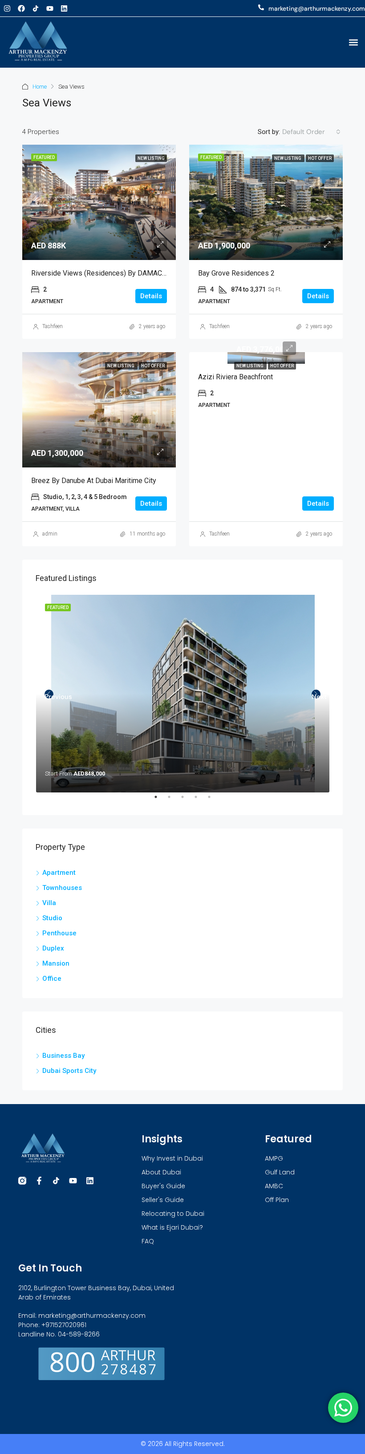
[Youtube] (50, 8)
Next (316, 695)
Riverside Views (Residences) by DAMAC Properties (114, 273)
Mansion (55, 963)
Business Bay (63, 1056)
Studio (52, 918)
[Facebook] (21, 8)
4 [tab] (200, 800)
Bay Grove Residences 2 (236, 273)
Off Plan (277, 1199)
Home (39, 86)
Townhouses (62, 888)
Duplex (53, 948)
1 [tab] (160, 800)
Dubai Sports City (69, 1071)
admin (49, 534)
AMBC (274, 1186)
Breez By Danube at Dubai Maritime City (93, 480)
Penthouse (59, 933)
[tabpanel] (182, 693)
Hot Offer (282, 365)
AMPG (274, 1158)
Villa (49, 903)
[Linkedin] (64, 8)
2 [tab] (173, 800)
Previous (49, 695)
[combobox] (311, 131)
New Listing (250, 365)
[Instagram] (7, 8)
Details (151, 296)
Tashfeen (52, 326)
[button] (353, 42)
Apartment (59, 873)
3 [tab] (186, 800)
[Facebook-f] (39, 1181)
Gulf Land (280, 1172)
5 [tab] (213, 800)
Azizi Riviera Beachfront (235, 377)
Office (51, 979)
